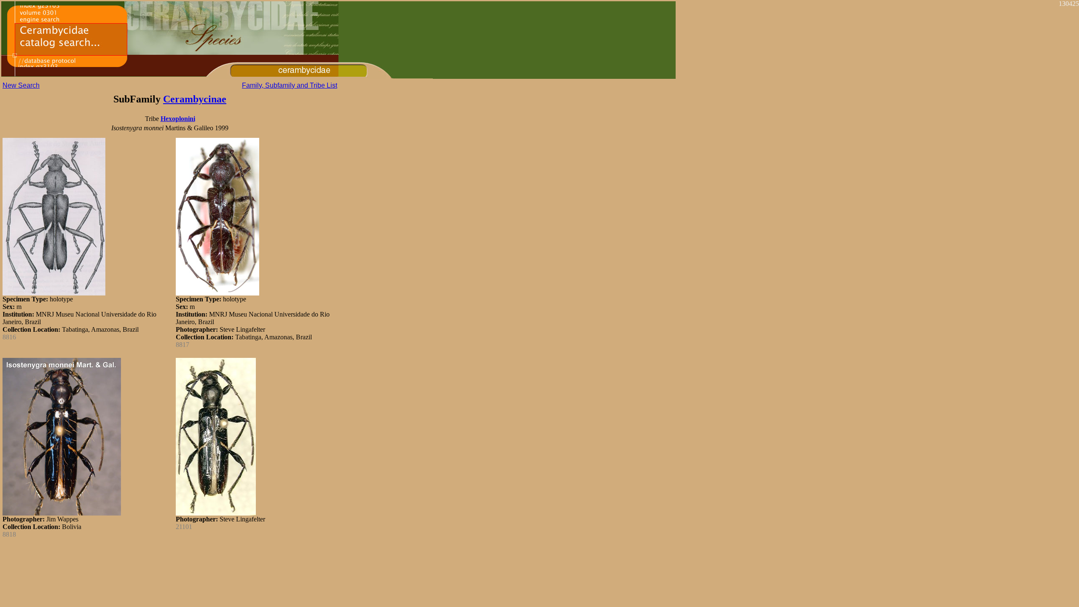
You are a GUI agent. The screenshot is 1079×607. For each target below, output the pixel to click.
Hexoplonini (178, 118)
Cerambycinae (194, 99)
